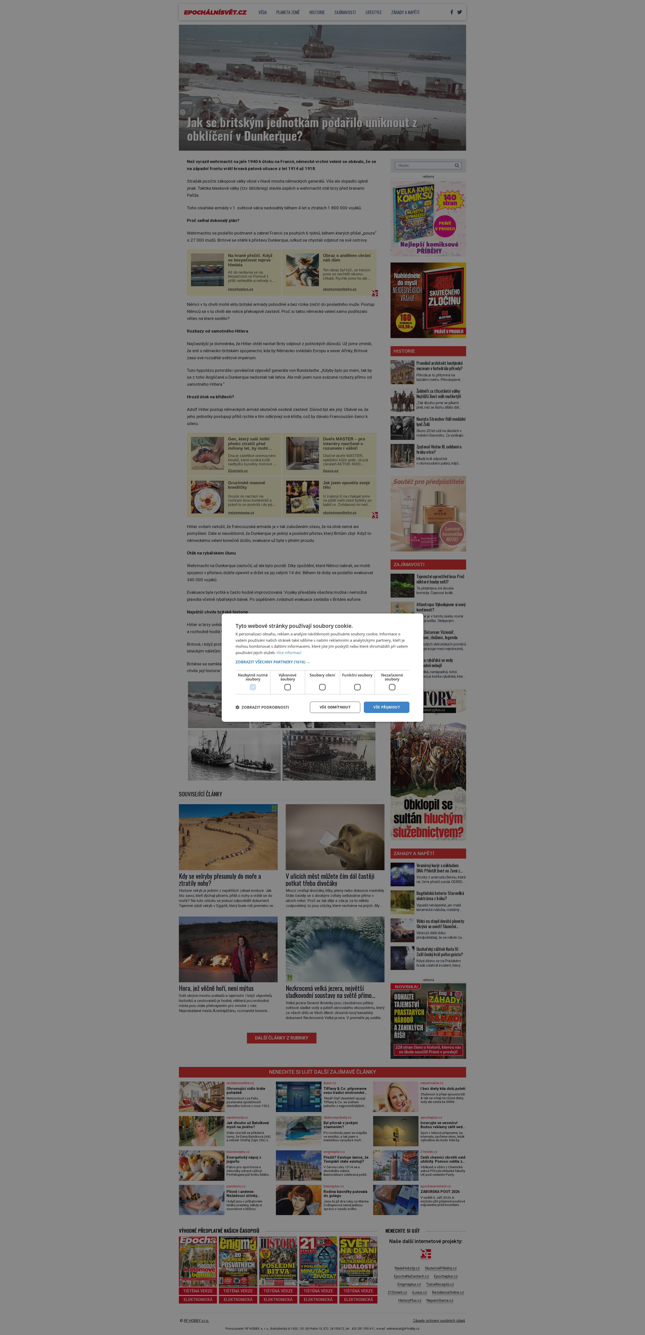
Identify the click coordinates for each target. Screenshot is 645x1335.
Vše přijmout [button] (386, 707)
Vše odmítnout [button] (335, 707)
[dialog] (322, 667)
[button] (322, 662)
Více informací (289, 652)
